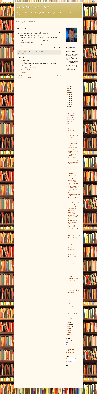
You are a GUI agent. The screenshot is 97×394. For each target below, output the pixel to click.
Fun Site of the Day (72, 204)
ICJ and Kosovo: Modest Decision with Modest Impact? (73, 164)
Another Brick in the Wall (73, 296)
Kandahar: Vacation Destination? (72, 286)
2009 (68, 334)
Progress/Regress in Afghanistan (72, 223)
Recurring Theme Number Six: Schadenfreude (73, 198)
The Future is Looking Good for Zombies (74, 167)
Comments (69, 361)
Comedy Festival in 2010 (73, 200)
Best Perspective (71, 254)
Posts (68, 358)
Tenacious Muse (70, 352)
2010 (68, 112)
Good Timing (70, 139)
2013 (68, 106)
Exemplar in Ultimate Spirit (73, 160)
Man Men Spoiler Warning (73, 206)
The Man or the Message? (73, 232)
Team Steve (42, 19)
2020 (68, 92)
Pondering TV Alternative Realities (73, 272)
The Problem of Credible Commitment (73, 241)
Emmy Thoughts (71, 263)
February (70, 330)
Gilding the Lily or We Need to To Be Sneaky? (74, 195)
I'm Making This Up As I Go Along (74, 317)
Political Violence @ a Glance (71, 349)
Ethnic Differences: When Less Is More (73, 307)
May (69, 324)
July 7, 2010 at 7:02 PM (25, 69)
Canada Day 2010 (71, 320)
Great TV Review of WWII (73, 246)
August (69, 121)
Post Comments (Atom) (27, 77)
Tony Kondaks (23, 60)
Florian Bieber (70, 343)
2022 (68, 88)
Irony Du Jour (71, 292)
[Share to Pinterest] (42, 51)
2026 (68, 81)
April (69, 326)
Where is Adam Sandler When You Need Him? (73, 216)
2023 (68, 86)
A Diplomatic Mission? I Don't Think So (73, 226)
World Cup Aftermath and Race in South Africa (73, 238)
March (69, 328)
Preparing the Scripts (72, 175)
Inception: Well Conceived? (73, 202)
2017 (68, 98)
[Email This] (37, 51)
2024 (68, 85)
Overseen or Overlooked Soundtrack (29, 19)
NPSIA (68, 347)
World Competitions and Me (73, 270)
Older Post (59, 75)
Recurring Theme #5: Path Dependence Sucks (73, 187)
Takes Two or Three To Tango (72, 314)
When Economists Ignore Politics (73, 184)
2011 (68, 110)
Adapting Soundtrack (63, 19)
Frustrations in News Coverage (72, 158)
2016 (68, 100)
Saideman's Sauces (52, 19)
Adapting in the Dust (75, 19)
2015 (68, 102)
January (70, 332)
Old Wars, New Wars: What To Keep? (73, 229)
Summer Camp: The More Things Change (73, 213)
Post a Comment (22, 72)
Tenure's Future (71, 145)
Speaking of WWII (72, 244)
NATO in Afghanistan (21, 22)
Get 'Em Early (71, 134)
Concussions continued (72, 137)
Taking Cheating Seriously (73, 280)
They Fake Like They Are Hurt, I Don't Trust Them (73, 289)
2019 (68, 94)
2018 (68, 96)
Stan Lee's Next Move (72, 147)
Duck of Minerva (70, 340)
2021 (68, 90)
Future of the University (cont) (73, 267)
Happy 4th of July (71, 298)
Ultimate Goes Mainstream (73, 141)
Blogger (59, 385)
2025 (68, 83)
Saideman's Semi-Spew (33, 6)
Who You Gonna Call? (72, 220)
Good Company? (71, 149)
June (69, 322)
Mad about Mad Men (72, 282)
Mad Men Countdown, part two (73, 152)
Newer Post (20, 75)
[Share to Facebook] (41, 51)
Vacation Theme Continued (73, 284)
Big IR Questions (71, 305)
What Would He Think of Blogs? (73, 260)
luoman (50, 385)
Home (17, 19)
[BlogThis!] (38, 51)
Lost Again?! (70, 265)
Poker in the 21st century (73, 127)
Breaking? (70, 192)
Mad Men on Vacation (72, 143)
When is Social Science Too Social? (73, 257)
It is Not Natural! (71, 310)
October (70, 117)
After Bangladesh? (71, 210)
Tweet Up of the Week (72, 128)
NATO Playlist (32, 22)
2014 (68, 104)
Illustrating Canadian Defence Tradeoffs (72, 180)
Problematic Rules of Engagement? (72, 177)
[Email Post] (34, 51)
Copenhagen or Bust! (72, 234)
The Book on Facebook (72, 294)
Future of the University (73, 278)
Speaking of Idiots (71, 218)
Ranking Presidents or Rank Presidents (73, 275)
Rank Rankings (71, 125)
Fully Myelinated (70, 345)
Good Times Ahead (72, 208)
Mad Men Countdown (72, 170)
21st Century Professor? (73, 135)
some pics (36, 32)
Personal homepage (71, 75)
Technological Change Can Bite (73, 190)
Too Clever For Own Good (73, 253)
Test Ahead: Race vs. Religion (72, 300)
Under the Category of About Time (72, 155)
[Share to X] (39, 51)
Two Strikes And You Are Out (73, 250)
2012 (68, 108)
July (69, 123)
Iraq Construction (71, 303)
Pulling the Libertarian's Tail (74, 235)
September (70, 119)
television (22, 53)
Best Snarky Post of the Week (72, 131)
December (70, 113)
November (70, 115)
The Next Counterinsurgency (74, 312)
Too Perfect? (70, 247)
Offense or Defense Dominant (72, 172)
